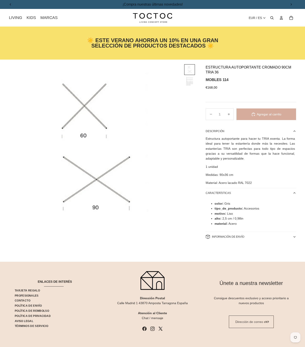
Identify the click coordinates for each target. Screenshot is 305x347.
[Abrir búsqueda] (272, 18)
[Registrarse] (267, 322)
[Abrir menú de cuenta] (281, 18)
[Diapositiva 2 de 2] (189, 81)
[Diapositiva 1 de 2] (189, 70)
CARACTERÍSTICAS (218, 193)
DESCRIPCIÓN (215, 131)
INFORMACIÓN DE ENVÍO (228, 236)
